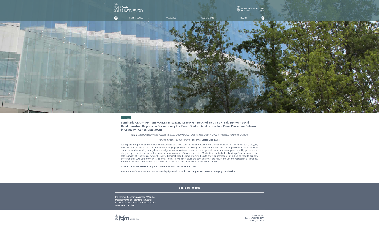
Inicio (116, 18)
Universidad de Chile (124, 205)
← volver (126, 118)
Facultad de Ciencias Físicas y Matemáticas (135, 202)
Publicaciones (207, 18)
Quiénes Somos (136, 18)
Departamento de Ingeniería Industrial (133, 199)
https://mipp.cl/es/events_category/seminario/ (209, 171)
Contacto (263, 18)
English (243, 18)
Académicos (171, 18)
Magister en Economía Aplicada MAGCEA (135, 196)
